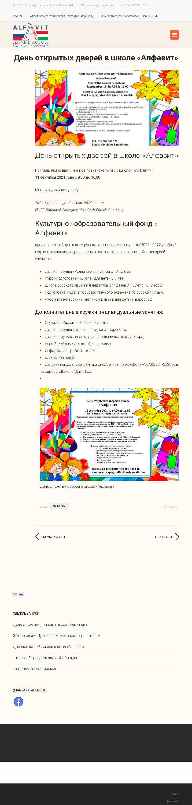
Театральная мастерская (34, 668)
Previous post (53, 537)
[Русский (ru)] (21, 593)
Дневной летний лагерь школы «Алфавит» (49, 646)
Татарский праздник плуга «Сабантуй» (45, 657)
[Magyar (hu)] (15, 593)
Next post (164, 537)
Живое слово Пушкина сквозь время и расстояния (57, 635)
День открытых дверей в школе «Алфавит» (50, 624)
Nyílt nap (59, 505)
